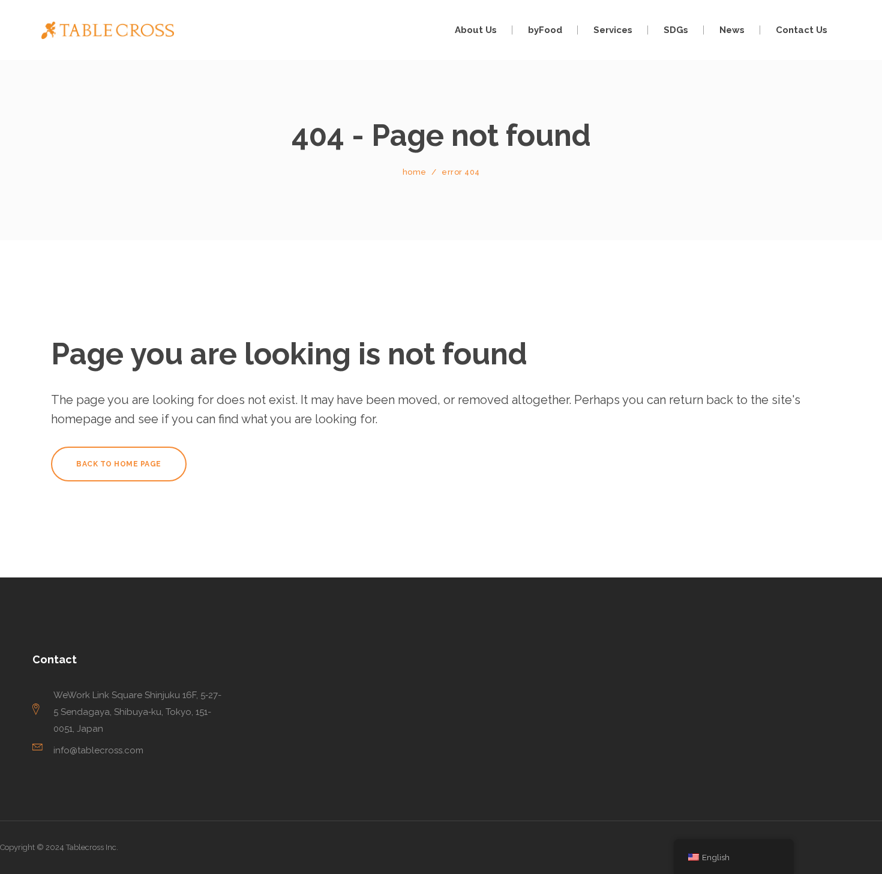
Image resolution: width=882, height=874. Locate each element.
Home (415, 172)
